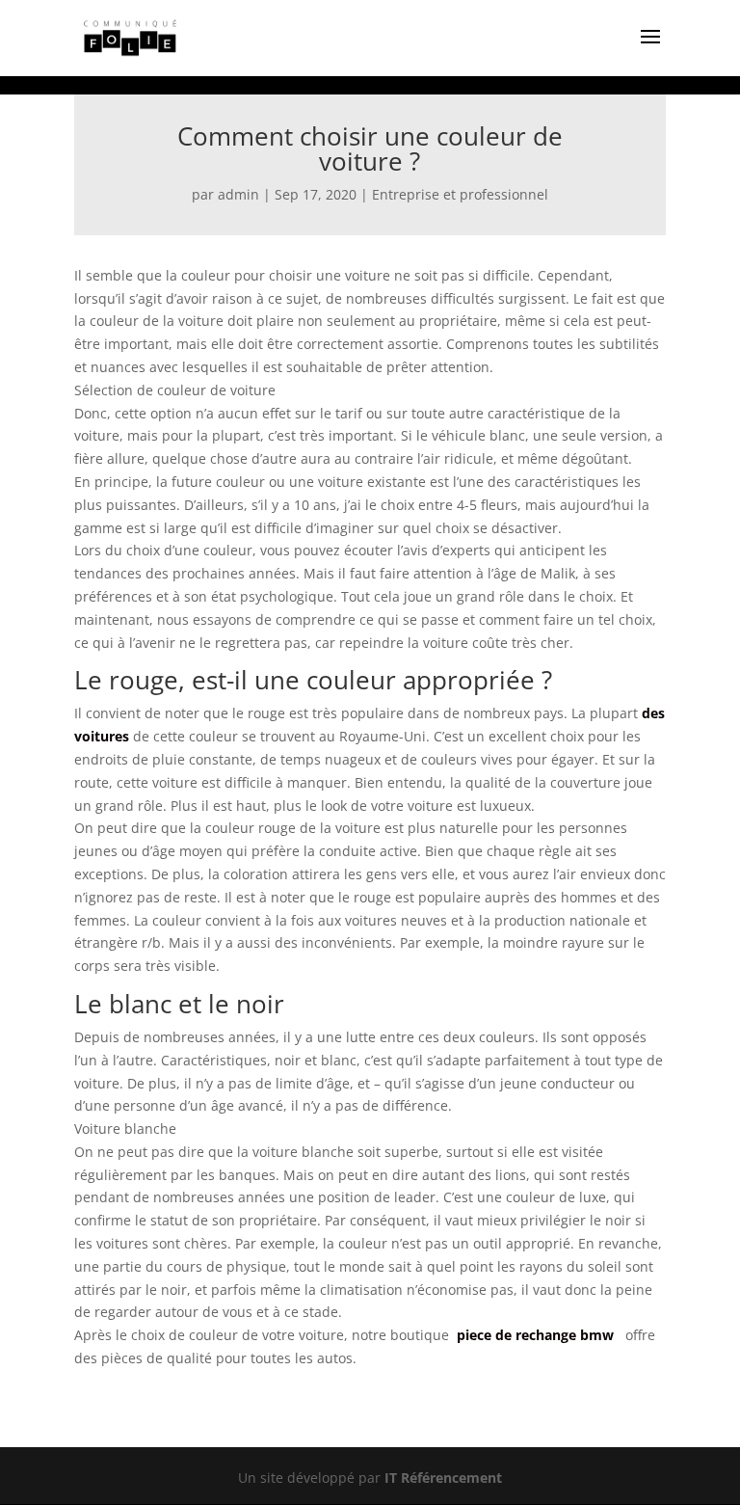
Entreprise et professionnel (460, 194)
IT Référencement (443, 1477)
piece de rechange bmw (535, 1335)
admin (238, 194)
